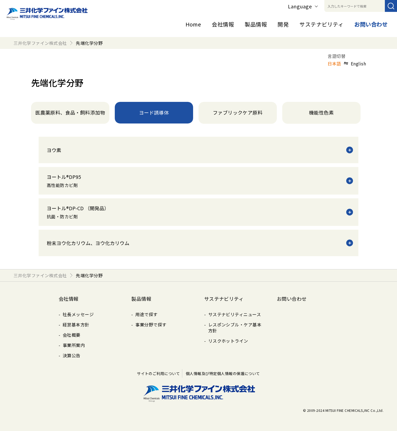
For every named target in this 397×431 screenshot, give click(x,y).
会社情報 (223, 24)
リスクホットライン (228, 341)
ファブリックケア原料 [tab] (238, 112)
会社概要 (71, 335)
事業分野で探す (150, 324)
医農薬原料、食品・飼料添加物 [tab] (70, 112)
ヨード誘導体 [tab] (154, 112)
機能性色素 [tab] (321, 112)
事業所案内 (74, 345)
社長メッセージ (78, 314)
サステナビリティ (322, 24)
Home (193, 24)
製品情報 (256, 24)
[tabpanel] (198, 196)
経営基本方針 (76, 324)
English (358, 63)
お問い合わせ (371, 24)
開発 (283, 24)
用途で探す (146, 314)
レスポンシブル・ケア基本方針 (235, 327)
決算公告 (71, 355)
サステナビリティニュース (234, 314)
